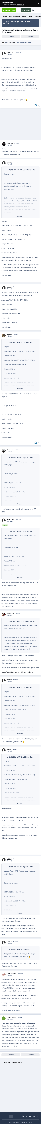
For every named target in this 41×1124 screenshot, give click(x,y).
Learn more (4, 4)
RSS (30, 1122)
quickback (10, 614)
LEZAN (9, 162)
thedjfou (10, 143)
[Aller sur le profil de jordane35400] (4, 974)
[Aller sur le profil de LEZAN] (4, 163)
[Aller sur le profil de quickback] (4, 614)
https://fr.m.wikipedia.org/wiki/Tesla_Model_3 (17, 672)
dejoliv (9, 680)
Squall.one (11, 42)
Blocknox (10, 450)
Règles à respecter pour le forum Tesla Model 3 (16, 23)
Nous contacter (14, 1122)
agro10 (9, 335)
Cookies (24, 1122)
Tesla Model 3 (27, 42)
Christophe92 (11, 1017)
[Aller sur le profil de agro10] (4, 335)
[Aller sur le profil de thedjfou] (4, 144)
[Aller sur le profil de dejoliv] (4, 680)
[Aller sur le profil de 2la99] (4, 750)
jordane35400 (11, 974)
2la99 (9, 749)
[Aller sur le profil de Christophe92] (4, 1018)
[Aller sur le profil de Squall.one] (3, 43)
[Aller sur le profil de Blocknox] (4, 451)
